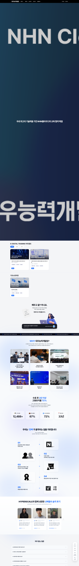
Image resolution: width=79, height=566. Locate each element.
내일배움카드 (38, 1)
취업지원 (26, 1)
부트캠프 (22, 1)
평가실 (63, 1)
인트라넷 (67, 1)
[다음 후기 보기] (63, 519)
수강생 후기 (34, 1)
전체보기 (22, 246)
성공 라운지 (30, 1)
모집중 (12, 246)
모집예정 (17, 246)
